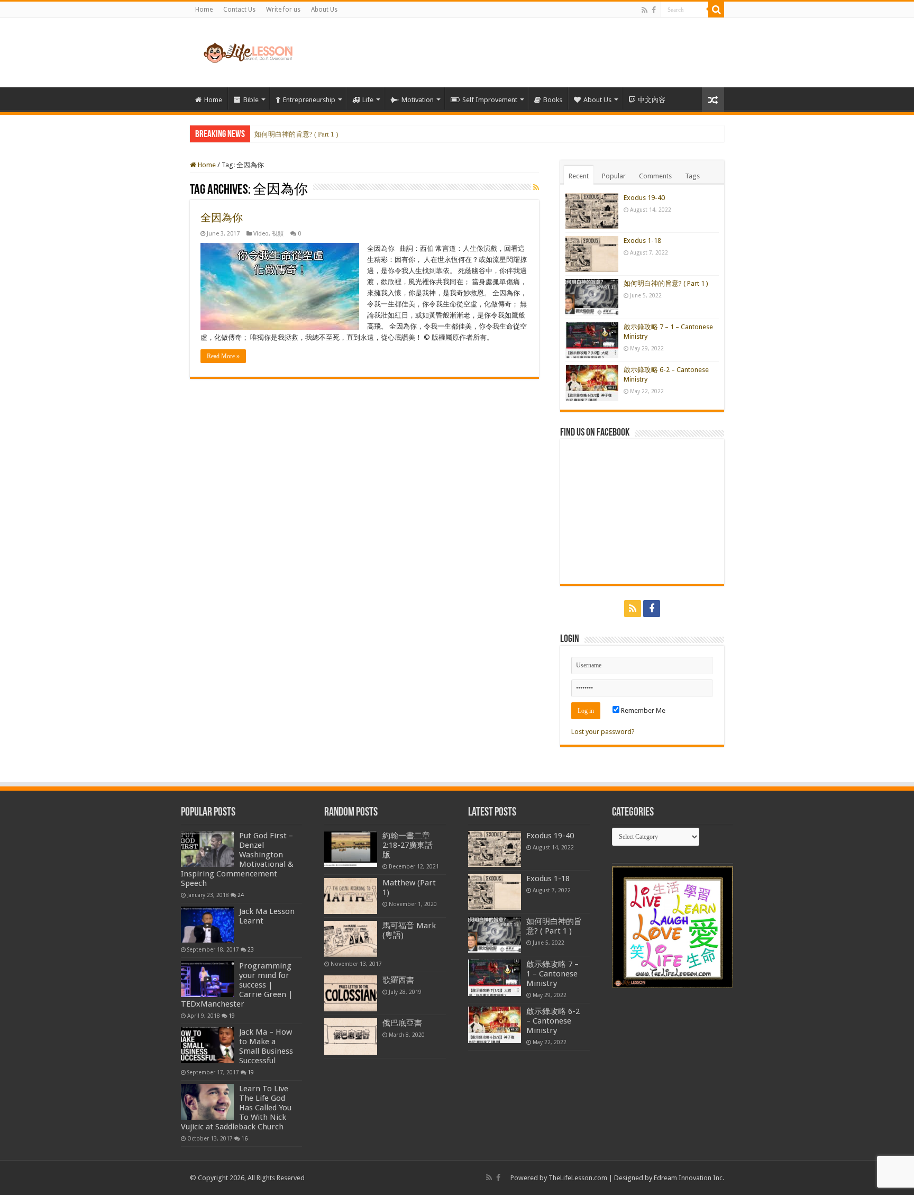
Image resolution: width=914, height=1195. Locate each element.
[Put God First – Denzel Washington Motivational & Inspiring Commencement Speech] (207, 849)
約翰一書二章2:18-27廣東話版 (407, 845)
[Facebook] (654, 10)
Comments (655, 176)
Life (367, 100)
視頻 (278, 233)
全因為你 (221, 217)
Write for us (283, 9)
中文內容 (651, 100)
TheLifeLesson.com (578, 1178)
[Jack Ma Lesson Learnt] (207, 925)
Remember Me (642, 710)
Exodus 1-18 (642, 241)
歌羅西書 (398, 980)
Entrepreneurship (309, 100)
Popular (614, 176)
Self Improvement (489, 100)
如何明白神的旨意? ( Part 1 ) (296, 134)
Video (261, 233)
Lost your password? (603, 732)
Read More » (223, 356)
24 (240, 895)
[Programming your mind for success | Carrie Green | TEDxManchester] (207, 979)
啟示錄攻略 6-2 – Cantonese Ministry (553, 1021)
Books (552, 100)
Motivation (417, 100)
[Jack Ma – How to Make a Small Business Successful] (207, 1045)
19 (232, 1015)
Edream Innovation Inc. (689, 1178)
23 (251, 949)
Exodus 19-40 (644, 198)
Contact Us (239, 9)
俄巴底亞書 (402, 1023)
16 (244, 1138)
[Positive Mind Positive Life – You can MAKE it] (248, 51)
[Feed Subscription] (536, 187)
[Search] (716, 9)
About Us (324, 9)
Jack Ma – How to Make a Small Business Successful (266, 1046)
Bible (251, 100)
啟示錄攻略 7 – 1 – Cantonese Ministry (552, 973)
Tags (692, 176)
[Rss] (644, 10)
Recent (579, 176)
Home (204, 9)
